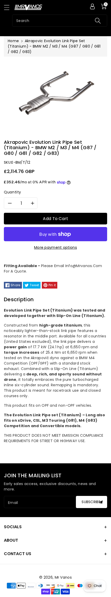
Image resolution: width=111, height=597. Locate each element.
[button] (9, 7)
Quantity (12, 192)
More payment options (55, 247)
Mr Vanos (63, 577)
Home (13, 40)
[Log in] (92, 6)
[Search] (98, 20)
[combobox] (59, 20)
